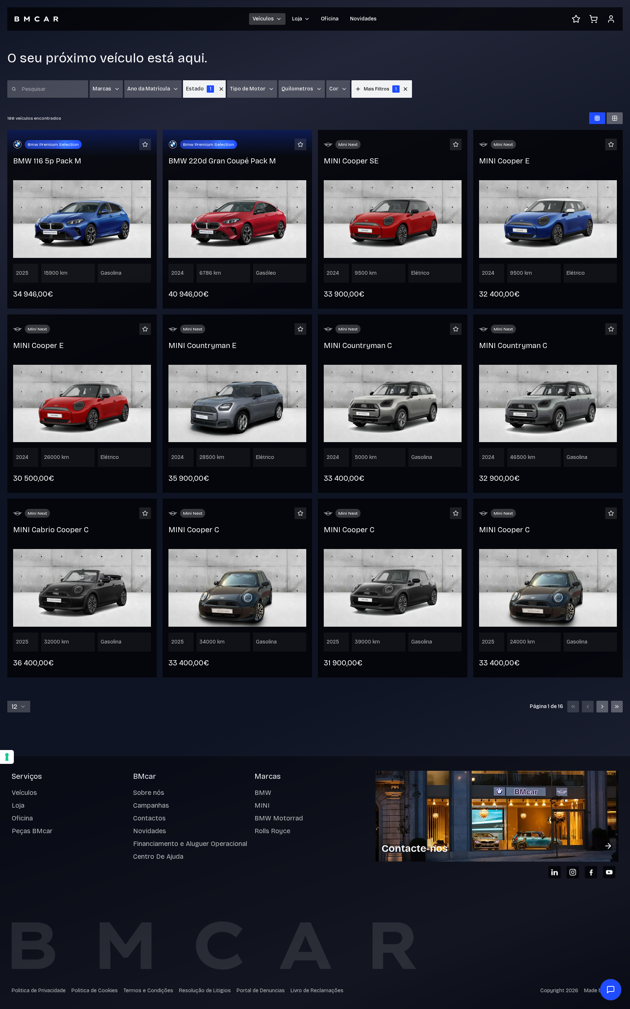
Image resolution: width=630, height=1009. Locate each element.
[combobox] (18, 706)
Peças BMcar (32, 831)
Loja (18, 805)
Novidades (363, 19)
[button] (405, 89)
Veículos (24, 793)
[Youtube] (609, 872)
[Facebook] (591, 872)
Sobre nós (148, 793)
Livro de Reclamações (317, 990)
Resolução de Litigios (205, 990)
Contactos (149, 818)
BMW (262, 793)
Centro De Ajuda (158, 857)
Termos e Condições (148, 990)
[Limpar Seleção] (221, 89)
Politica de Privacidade (39, 990)
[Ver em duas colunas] (615, 118)
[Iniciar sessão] (611, 19)
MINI (261, 805)
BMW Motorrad (278, 818)
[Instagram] (573, 872)
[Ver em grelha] (597, 118)
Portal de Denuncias (261, 990)
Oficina (329, 19)
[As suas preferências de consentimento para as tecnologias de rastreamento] (7, 757)
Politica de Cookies (94, 990)
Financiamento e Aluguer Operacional (190, 844)
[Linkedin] (554, 872)
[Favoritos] (576, 19)
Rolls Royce (272, 831)
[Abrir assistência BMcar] (610, 989)
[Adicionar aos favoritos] (145, 144)
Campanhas (151, 805)
